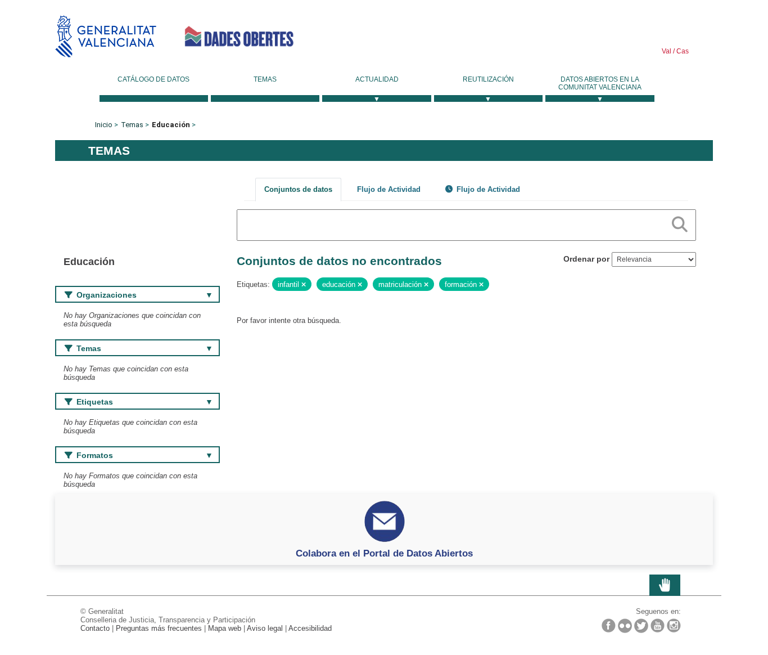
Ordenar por (586, 258)
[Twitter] (641, 625)
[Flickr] (625, 625)
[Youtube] (657, 625)
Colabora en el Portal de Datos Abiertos (384, 553)
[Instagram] (674, 625)
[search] (680, 222)
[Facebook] (609, 625)
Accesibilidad (310, 628)
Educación (171, 124)
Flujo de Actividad (389, 189)
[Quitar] (303, 284)
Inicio (103, 124)
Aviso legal (265, 628)
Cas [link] (682, 51)
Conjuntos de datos (298, 189)
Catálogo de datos (153, 79)
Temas (265, 79)
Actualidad (377, 79)
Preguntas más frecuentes (159, 628)
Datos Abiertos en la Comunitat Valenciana (599, 83)
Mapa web (224, 628)
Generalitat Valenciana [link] (105, 36)
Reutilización (488, 79)
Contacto (95, 628)
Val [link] (666, 51)
